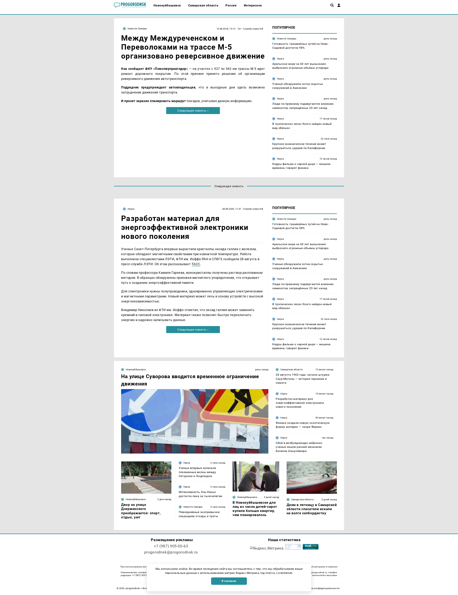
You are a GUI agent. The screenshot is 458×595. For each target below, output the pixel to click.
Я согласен (229, 581)
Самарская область (291, 369)
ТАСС (196, 264)
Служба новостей (253, 28)
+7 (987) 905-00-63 (171, 546)
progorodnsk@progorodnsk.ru (171, 552)
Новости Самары (137, 28)
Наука (280, 58)
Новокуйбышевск (136, 369)
